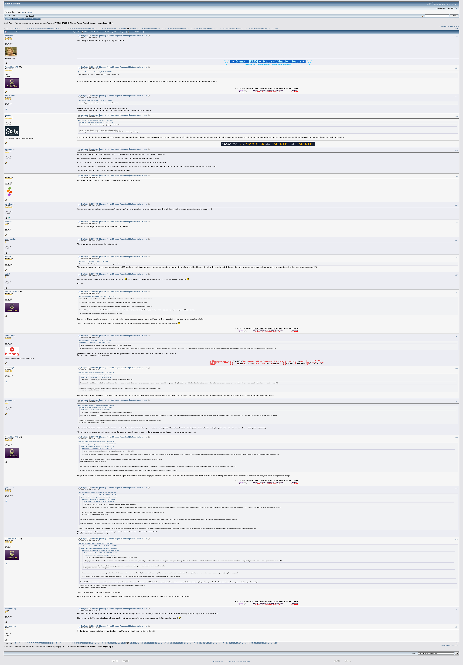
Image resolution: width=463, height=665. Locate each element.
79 (44, 29)
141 (205, 29)
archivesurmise (10, 626)
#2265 (456, 150)
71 (27, 29)
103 (96, 29)
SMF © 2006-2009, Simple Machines (239, 661)
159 (257, 29)
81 (48, 29)
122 (150, 29)
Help (14, 18)
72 (30, 29)
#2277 (456, 488)
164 (272, 29)
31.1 (27, 16)
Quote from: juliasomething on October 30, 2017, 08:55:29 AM (96, 441)
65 (15, 29)
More (37, 18)
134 (185, 29)
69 (23, 29)
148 (226, 29)
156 (249, 29)
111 (119, 29)
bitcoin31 (8, 256)
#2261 (456, 36)
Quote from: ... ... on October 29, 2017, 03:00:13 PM (93, 261)
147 (223, 29)
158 (254, 29)
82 (50, 29)
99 (85, 29)
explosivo (8, 221)
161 (263, 29)
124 (156, 29)
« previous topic (444, 26)
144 (214, 29)
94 (75, 29)
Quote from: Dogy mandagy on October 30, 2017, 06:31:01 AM (96, 372)
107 (107, 29)
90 (66, 29)
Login (25, 18)
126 (162, 29)
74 (34, 29)
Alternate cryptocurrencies (24, 23)
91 (68, 29)
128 (168, 29)
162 (266, 29)
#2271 (456, 275)
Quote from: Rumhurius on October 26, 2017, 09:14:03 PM (95, 71)
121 (147, 29)
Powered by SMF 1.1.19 (220, 661)
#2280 (456, 627)
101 (90, 29)
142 (208, 29)
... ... (6, 175)
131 (176, 29)
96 (79, 29)
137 (194, 29)
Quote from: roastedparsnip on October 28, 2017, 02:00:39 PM (96, 296)
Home (9, 18)
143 (211, 29)
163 (269, 29)
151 (234, 29)
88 (62, 29)
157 (252, 29)
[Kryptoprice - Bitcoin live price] (8, 217)
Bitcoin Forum (8, 23)
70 (25, 29)
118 (139, 29)
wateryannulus (10, 239)
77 (40, 29)
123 (153, 29)
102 (93, 29)
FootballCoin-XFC (11, 67)
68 (21, 29)
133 (182, 29)
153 (240, 29)
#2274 (456, 369)
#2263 (456, 96)
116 (133, 29)
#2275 (456, 401)
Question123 (9, 488)
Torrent (31, 16)
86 (58, 29)
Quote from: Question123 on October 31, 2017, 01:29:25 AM (95, 543)
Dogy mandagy (10, 335)
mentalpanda (9, 204)
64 (13, 29)
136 (191, 29)
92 (70, 29)
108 (110, 29)
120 (144, 29)
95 (77, 29)
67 (19, 29)
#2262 (456, 68)
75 (36, 29)
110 (116, 29)
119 (142, 29)
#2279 (456, 609)
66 (17, 29)
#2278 (456, 540)
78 (42, 29)
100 (87, 29)
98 (83, 29)
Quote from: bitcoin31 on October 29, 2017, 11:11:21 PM (94, 340)
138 (197, 29)
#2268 (456, 222)
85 (56, 29)
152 (237, 29)
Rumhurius (9, 36)
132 (179, 29)
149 (228, 29)
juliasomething (10, 400)
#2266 (456, 176)
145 (217, 29)
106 (105, 29)
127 (165, 29)
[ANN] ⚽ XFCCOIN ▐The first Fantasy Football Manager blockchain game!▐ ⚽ (83, 23)
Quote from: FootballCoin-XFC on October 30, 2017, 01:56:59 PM (97, 492)
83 (52, 29)
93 (73, 29)
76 (38, 29)
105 (102, 29)
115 (131, 29)
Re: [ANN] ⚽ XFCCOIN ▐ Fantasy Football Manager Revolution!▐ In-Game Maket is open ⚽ (115, 36)
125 (159, 29)
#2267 (456, 205)
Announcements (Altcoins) (44, 23)
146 (220, 29)
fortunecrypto (10, 368)
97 (81, 29)
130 (173, 29)
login (23, 12)
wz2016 (7, 274)
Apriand (8, 115)
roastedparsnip (10, 149)
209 (276, 29)
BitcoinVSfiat (9, 96)
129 (171, 29)
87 (60, 29)
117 (136, 29)
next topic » (454, 26)
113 (124, 29)
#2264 (456, 116)
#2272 (456, 292)
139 (199, 29)
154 (243, 29)
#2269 (456, 240)
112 (122, 29)
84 (54, 29)
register (29, 12)
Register (31, 18)
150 (231, 29)
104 (99, 29)
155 (246, 29)
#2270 (456, 257)
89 (64, 29)
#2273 (456, 336)
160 (260, 29)
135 (188, 29)
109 (113, 29)
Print (456, 28)
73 (32, 29)
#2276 (456, 438)
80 (46, 29)
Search (20, 18)
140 (202, 29)
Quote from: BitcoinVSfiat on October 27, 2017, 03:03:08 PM (95, 120)
